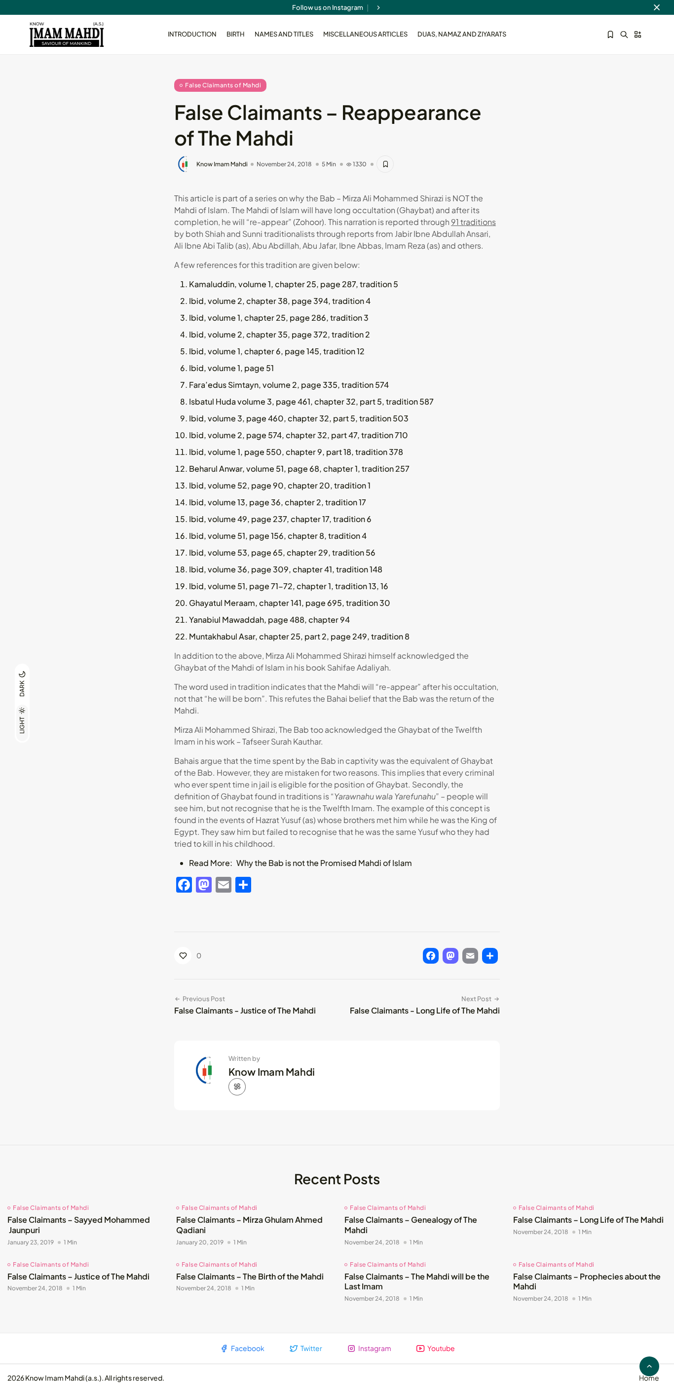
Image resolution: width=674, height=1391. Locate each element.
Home (649, 1377)
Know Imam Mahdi (222, 164)
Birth (235, 34)
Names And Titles (284, 34)
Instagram (374, 1348)
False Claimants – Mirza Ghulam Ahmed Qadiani (249, 1224)
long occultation (364, 210)
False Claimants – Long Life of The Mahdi (588, 1219)
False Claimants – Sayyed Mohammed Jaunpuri (78, 1224)
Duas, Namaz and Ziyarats (461, 34)
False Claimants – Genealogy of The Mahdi (410, 1224)
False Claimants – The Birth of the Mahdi (250, 1276)
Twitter (311, 1348)
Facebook (247, 1348)
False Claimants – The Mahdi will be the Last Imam (416, 1281)
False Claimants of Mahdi (223, 85)
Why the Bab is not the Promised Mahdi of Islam (324, 863)
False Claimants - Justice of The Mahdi (245, 1010)
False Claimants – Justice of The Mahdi (78, 1276)
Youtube (441, 1348)
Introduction (192, 34)
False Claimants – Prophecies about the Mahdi (587, 1281)
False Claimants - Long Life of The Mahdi (425, 1010)
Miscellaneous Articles (365, 34)
